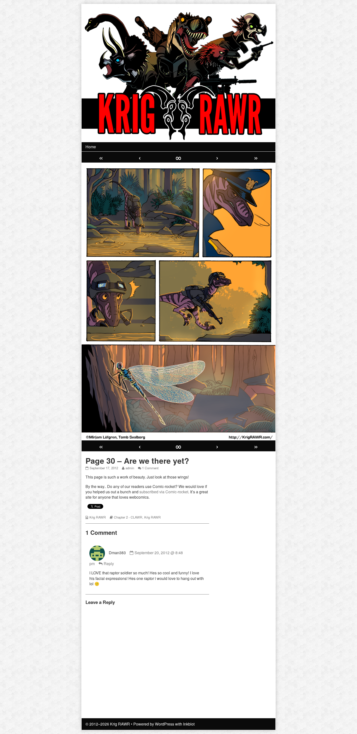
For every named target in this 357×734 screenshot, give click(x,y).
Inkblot (189, 724)
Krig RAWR (97, 517)
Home (90, 146)
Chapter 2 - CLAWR (128, 517)
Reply (109, 563)
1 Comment (150, 468)
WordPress (164, 724)
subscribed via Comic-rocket (163, 492)
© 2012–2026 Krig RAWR (107, 724)
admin (129, 468)
